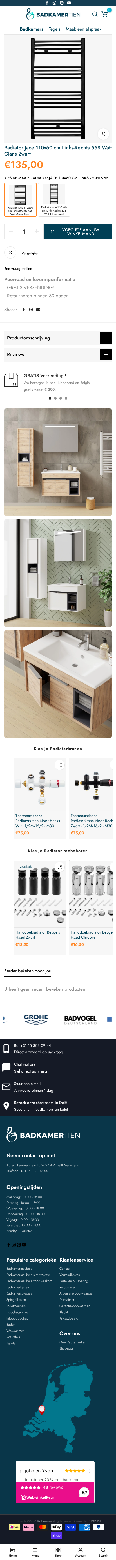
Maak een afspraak (83, 29)
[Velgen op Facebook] (47, 3)
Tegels (54, 29)
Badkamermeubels (19, 1268)
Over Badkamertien (72, 1342)
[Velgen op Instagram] (54, 3)
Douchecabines (17, 1312)
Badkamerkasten (17, 1287)
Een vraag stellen (18, 268)
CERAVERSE (94, 1521)
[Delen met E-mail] (38, 309)
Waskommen (15, 1330)
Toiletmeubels (16, 1305)
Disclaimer (66, 1299)
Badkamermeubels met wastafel (28, 1274)
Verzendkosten (69, 1274)
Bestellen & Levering (73, 1281)
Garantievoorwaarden (74, 1305)
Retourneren (67, 1287)
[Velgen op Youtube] (69, 3)
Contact (64, 1268)
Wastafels (13, 1337)
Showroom (67, 1348)
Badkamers (31, 29)
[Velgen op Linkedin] (61, 3)
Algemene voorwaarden (76, 1293)
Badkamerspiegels (19, 1293)
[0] (104, 14)
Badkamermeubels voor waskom (29, 1281)
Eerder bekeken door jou (27, 971)
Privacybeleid (68, 1318)
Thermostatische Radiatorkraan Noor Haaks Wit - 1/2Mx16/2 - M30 (37, 820)
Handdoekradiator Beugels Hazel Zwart (37, 935)
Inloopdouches (17, 1318)
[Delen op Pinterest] (31, 309)
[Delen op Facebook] (23, 309)
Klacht (63, 1312)
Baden (10, 1324)
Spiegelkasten (16, 1299)
